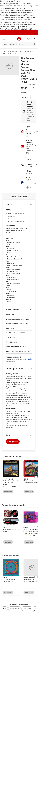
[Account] (28, 38)
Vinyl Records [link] (27, 608)
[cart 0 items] (34, 38)
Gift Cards (7, 20)
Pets (8, 13)
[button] (29, 84)
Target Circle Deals (24, 24)
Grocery (14, 8)
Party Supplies (27, 17)
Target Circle (23, 29)
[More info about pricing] (34, 88)
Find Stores (32, 29)
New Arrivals (21, 22)
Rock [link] (4, 608)
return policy (15, 425)
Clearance (13, 22)
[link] (29, 84)
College (8, 3)
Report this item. (29, 359)
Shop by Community (18, 20)
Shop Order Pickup (9, 27)
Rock (14, 53)
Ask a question (12, 442)
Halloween (15, 3)
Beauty (13, 10)
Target (4, 51)
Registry (9, 29)
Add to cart (26, 97)
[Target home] (19, 39)
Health (12, 13)
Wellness (18, 13)
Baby (9, 10)
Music (27, 51)
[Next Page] (36, 477)
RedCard (15, 29)
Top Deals (14, 24)
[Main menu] (4, 38)
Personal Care (21, 10)
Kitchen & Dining (26, 6)
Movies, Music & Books (13, 17)
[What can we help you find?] (19, 44)
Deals (7, 22)
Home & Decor (14, 6)
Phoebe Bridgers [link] (14, 608)
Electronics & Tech (23, 15)
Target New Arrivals (7, 1)
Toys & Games (11, 15)
